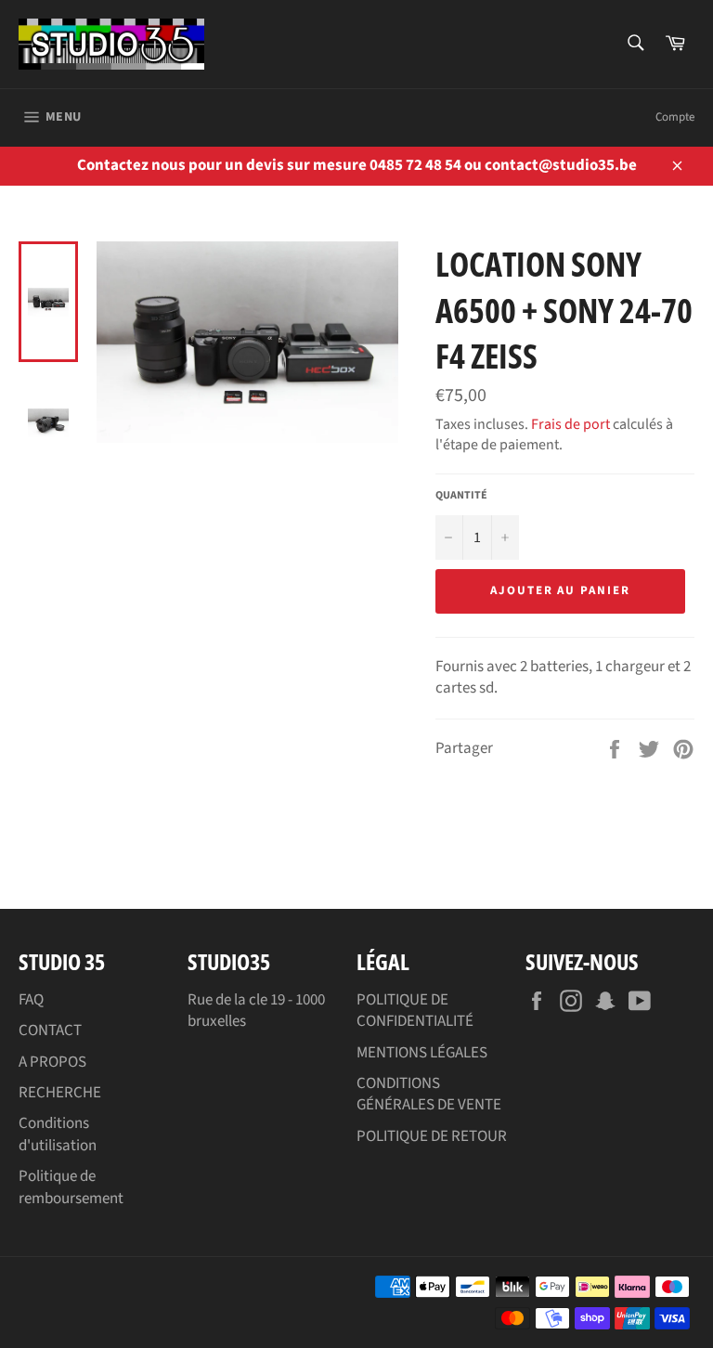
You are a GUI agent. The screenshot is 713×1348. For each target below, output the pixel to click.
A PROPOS (52, 1062)
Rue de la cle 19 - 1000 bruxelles (256, 1010)
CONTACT (50, 1030)
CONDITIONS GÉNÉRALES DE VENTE (428, 1094)
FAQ (31, 1000)
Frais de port (570, 424)
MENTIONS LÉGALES (421, 1053)
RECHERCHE (60, 1093)
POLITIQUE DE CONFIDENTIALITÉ (414, 1010)
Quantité (461, 495)
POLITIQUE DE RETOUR (431, 1136)
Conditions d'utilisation (58, 1134)
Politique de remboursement (71, 1187)
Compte (674, 117)
